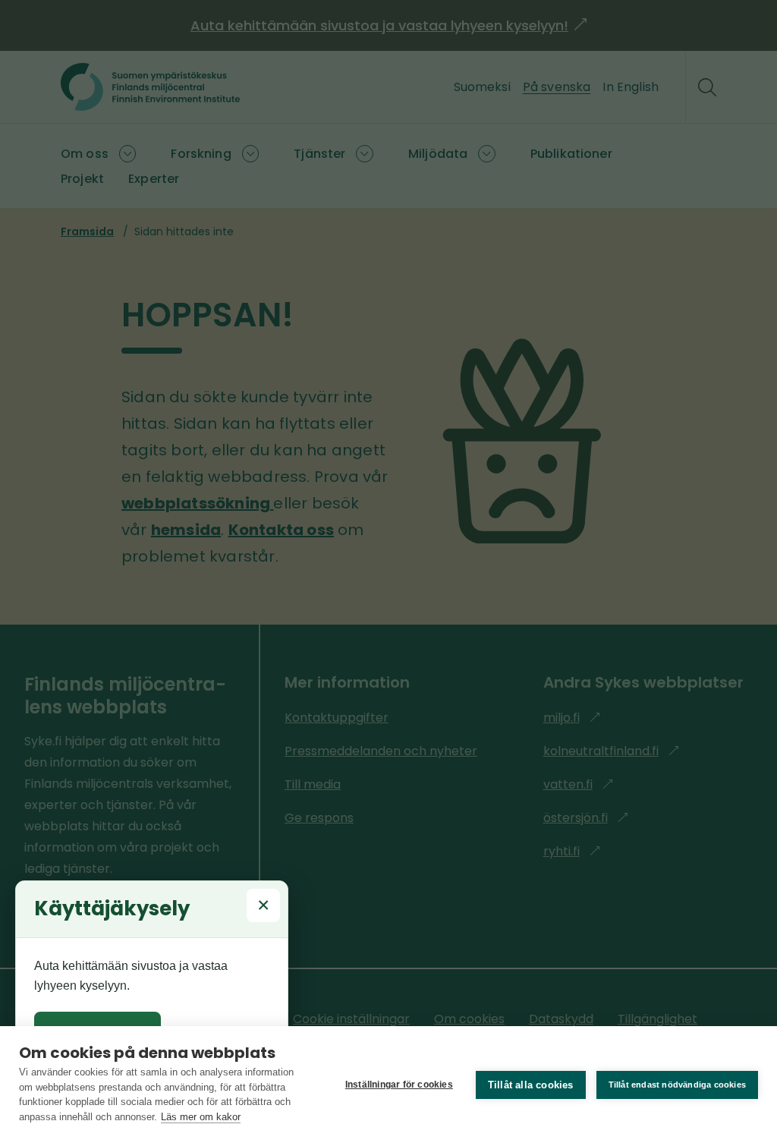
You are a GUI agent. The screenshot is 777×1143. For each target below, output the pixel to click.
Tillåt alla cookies (531, 1085)
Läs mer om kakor (201, 1117)
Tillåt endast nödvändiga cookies (677, 1084)
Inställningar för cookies (399, 1084)
